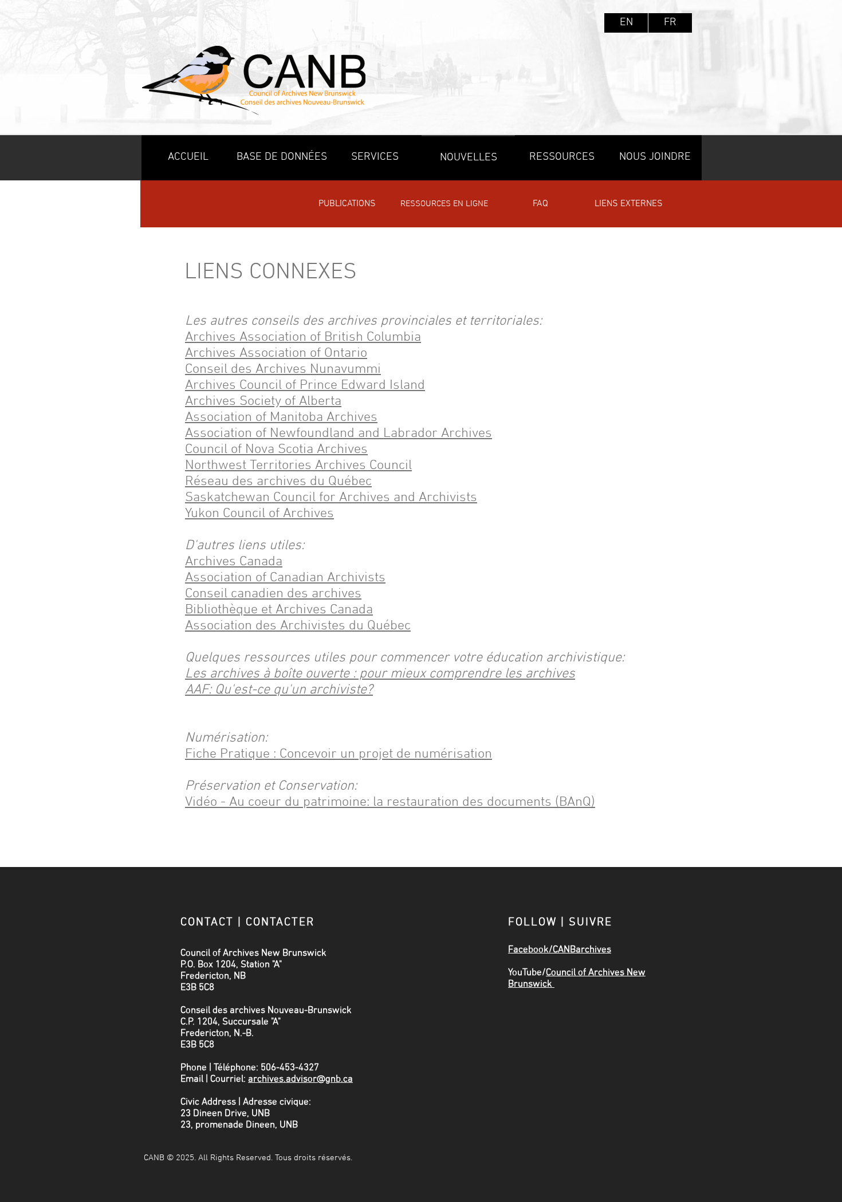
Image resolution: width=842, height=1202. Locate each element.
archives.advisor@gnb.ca (300, 1079)
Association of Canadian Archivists (285, 578)
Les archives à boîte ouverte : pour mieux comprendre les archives (380, 674)
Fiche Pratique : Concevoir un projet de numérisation (338, 754)
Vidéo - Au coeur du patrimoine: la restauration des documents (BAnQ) (390, 802)
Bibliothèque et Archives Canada (279, 610)
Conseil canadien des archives (273, 594)
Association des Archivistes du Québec (298, 626)
